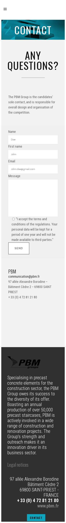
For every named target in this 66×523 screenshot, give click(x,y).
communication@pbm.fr (24, 276)
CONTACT (36, 518)
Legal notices (17, 464)
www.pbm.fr (48, 506)
